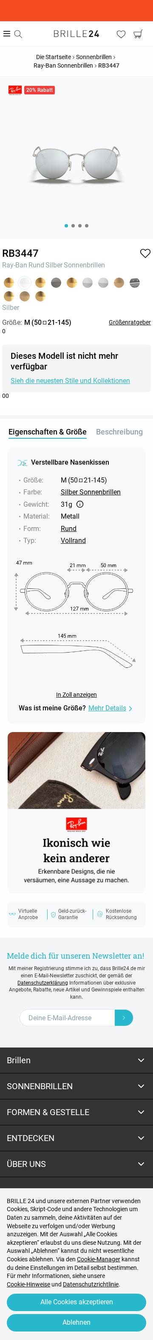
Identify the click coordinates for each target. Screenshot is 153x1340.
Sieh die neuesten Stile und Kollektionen (70, 381)
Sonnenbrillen (84, 265)
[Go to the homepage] (76, 33)
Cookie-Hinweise (28, 1284)
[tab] (76, 1060)
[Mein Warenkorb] (138, 34)
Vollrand (73, 541)
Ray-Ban (14, 265)
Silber (53, 265)
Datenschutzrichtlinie (91, 1284)
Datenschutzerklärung (42, 983)
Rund (36, 265)
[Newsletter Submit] (124, 1017)
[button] (145, 253)
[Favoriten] (121, 34)
